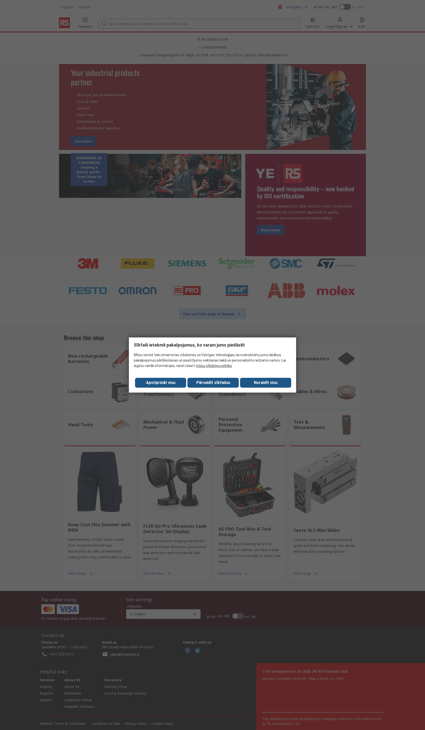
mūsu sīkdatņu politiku (214, 366)
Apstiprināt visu (160, 382)
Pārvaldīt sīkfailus (213, 382)
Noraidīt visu (265, 382)
